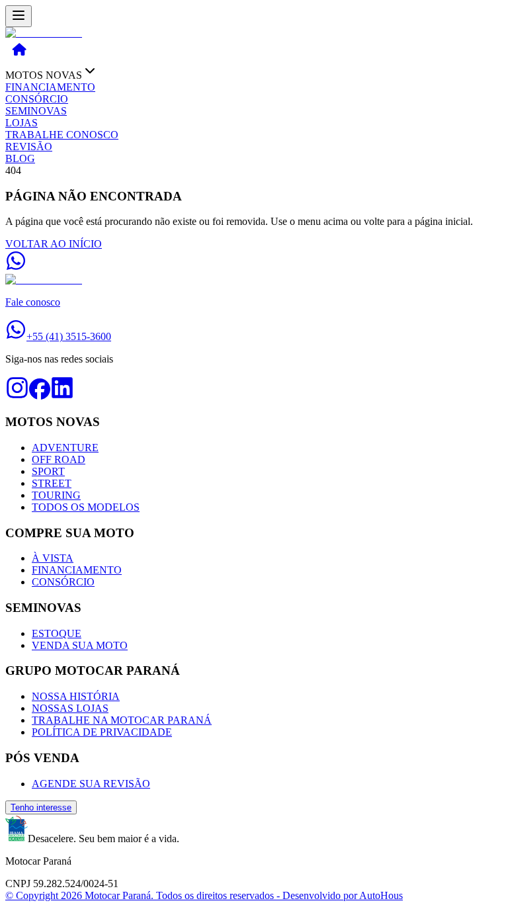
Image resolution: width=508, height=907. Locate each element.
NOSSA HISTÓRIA (76, 696)
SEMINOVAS (36, 110)
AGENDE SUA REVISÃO (91, 783)
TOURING (56, 495)
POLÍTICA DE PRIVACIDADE (102, 732)
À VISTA (52, 558)
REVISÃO (28, 146)
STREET (51, 483)
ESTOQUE (56, 633)
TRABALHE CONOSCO (61, 134)
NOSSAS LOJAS (70, 708)
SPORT (48, 471)
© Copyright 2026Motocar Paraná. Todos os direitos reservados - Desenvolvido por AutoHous (204, 895)
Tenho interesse (41, 807)
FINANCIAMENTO (50, 87)
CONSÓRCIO (36, 99)
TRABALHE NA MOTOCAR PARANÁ (122, 720)
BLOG (20, 158)
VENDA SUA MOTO (80, 645)
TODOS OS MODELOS (86, 507)
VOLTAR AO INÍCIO (53, 243)
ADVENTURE (65, 447)
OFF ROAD (58, 459)
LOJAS (21, 122)
